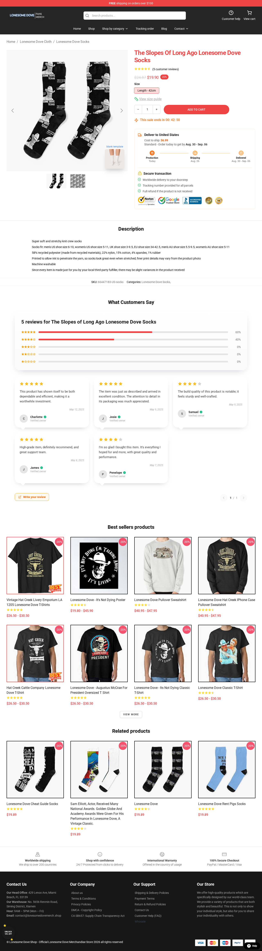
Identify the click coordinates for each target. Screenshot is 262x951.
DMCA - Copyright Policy (86, 910)
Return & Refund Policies (150, 904)
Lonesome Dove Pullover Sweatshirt (160, 600)
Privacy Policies (81, 904)
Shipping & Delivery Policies (152, 892)
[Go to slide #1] (56, 181)
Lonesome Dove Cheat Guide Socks (32, 804)
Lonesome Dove (146, 804)
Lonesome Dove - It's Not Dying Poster (97, 600)
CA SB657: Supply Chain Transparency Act (98, 915)
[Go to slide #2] (78, 181)
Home (11, 42)
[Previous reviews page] (223, 498)
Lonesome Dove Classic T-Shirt (220, 688)
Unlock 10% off (8, 933)
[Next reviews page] (243, 498)
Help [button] (254, 945)
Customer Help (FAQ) (148, 915)
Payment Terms (145, 898)
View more (131, 714)
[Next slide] (121, 110)
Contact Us (142, 910)
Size (137, 84)
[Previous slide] (13, 110)
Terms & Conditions (83, 898)
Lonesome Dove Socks (72, 42)
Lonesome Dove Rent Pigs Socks (222, 804)
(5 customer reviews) (165, 69)
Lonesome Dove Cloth (36, 42)
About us (77, 892)
